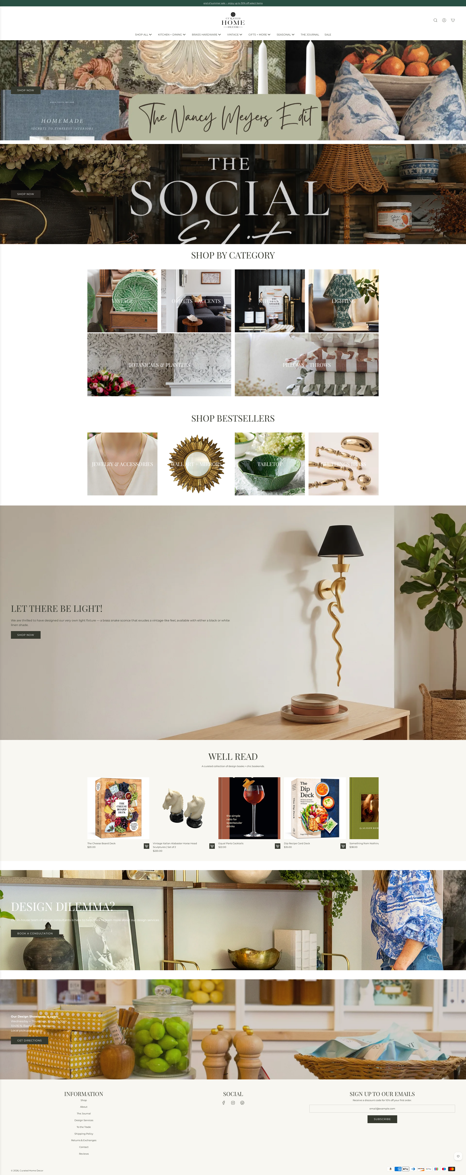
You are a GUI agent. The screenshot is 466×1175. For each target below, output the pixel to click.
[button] (91, 813)
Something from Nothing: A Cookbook (372, 843)
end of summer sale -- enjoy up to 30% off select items (233, 3)
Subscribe (382, 1119)
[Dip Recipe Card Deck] (315, 808)
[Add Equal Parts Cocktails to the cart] (277, 846)
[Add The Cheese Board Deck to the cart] (146, 846)
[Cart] (453, 20)
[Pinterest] (242, 1102)
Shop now (25, 635)
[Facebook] (223, 1102)
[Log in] (444, 20)
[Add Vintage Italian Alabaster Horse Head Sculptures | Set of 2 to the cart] (212, 846)
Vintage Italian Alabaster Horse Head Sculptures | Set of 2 (175, 845)
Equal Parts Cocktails (230, 843)
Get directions (29, 1040)
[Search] (435, 20)
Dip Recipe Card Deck (297, 843)
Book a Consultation (35, 933)
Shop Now (25, 194)
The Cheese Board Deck (101, 843)
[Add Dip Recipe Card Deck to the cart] (343, 846)
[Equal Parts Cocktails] (249, 808)
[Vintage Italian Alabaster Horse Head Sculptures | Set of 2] (184, 808)
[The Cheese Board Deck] (118, 808)
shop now (25, 90)
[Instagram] (233, 1102)
